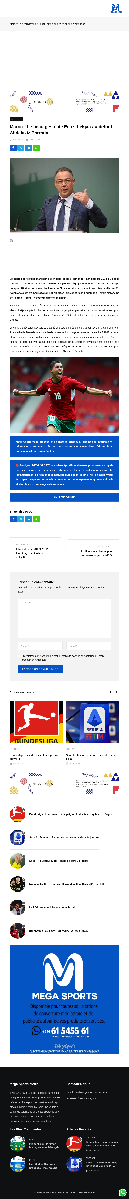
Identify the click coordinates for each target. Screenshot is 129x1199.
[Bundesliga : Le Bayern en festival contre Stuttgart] (17, 931)
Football (15, 749)
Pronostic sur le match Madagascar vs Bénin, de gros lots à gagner (44, 1147)
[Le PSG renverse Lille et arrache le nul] (17, 907)
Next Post (103, 547)
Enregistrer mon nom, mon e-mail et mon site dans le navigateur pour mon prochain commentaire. (63, 658)
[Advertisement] (64, 55)
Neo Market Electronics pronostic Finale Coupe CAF (43, 1168)
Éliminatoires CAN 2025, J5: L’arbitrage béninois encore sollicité (32, 553)
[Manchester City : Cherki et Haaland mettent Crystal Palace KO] (17, 884)
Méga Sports (23, 441)
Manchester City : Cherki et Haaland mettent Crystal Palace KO (66, 884)
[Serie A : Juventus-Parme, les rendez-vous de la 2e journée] (17, 837)
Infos (32, 1140)
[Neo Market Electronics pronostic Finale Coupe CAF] (17, 1164)
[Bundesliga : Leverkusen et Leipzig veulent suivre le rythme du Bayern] (17, 814)
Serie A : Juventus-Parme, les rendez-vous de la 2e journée (64, 837)
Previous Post (28, 545)
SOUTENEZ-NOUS (64, 497)
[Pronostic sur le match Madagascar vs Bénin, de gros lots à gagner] (17, 1144)
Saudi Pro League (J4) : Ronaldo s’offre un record (58, 860)
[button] (110, 692)
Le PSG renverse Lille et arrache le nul (52, 907)
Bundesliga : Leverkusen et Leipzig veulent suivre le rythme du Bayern (71, 814)
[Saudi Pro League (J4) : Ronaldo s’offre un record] (17, 861)
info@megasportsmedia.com (91, 1092)
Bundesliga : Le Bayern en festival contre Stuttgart (59, 930)
